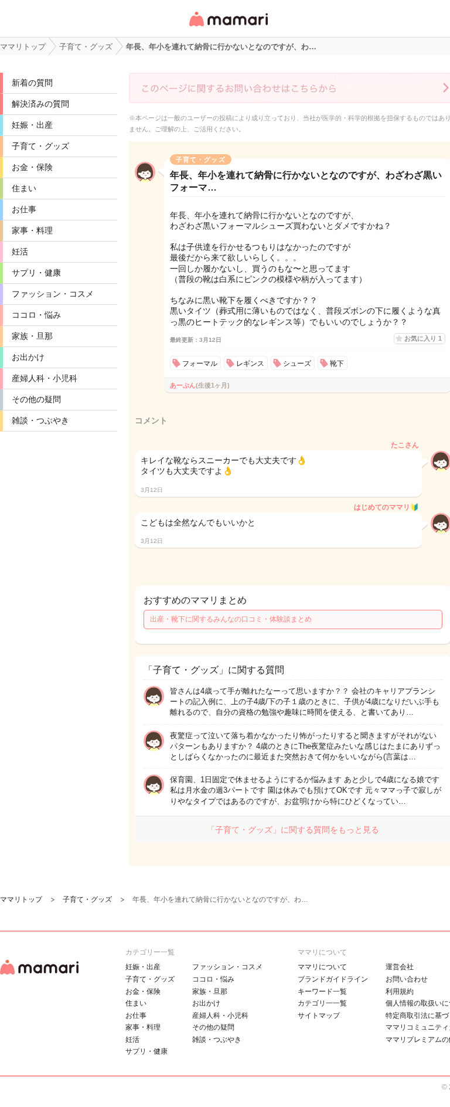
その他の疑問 (36, 399)
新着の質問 (32, 82)
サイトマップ (319, 1015)
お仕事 (24, 209)
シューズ (297, 363)
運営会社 (400, 967)
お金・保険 (32, 167)
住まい (24, 188)
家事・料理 (32, 230)
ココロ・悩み (36, 315)
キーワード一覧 (322, 991)
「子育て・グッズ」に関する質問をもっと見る (293, 829)
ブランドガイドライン (333, 979)
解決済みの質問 (40, 103)
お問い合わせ (407, 979)
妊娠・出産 (32, 125)
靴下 (337, 363)
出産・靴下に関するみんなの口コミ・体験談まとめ (231, 619)
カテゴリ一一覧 (322, 1003)
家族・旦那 (32, 336)
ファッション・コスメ (53, 293)
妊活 (20, 251)
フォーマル (199, 363)
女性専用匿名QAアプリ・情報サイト (228, 27)
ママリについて (322, 967)
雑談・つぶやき (40, 420)
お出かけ (28, 357)
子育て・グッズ (40, 146)
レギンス (250, 363)
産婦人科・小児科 (44, 378)
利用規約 (400, 991)
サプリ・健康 (36, 272)
